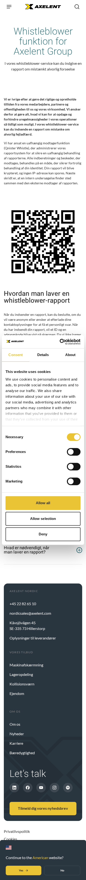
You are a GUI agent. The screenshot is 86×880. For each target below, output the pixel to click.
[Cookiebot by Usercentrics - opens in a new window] (61, 342)
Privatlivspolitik (17, 831)
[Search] (77, 6)
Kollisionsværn (22, 684)
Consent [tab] (15, 355)
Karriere (16, 743)
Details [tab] (43, 355)
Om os (15, 724)
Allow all (43, 503)
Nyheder (17, 733)
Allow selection (43, 519)
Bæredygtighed (22, 752)
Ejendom (17, 693)
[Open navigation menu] (9, 6)
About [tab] (70, 355)
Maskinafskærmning (26, 665)
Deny (43, 534)
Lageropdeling (21, 674)
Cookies (10, 839)
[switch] (74, 452)
